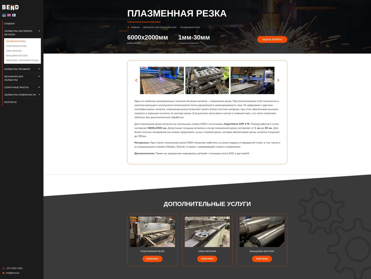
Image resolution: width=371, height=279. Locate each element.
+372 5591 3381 (14, 268)
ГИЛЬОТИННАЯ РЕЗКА (16, 46)
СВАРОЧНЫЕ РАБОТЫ (16, 87)
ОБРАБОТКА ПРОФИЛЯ (17, 69)
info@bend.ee (12, 272)
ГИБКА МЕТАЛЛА (14, 51)
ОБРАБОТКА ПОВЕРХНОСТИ (20, 95)
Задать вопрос (272, 39)
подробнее (152, 259)
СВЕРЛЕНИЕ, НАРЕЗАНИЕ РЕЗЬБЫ (22, 61)
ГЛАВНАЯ (9, 23)
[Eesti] (4, 15)
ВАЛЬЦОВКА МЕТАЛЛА (17, 56)
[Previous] (136, 80)
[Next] (278, 80)
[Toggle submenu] (39, 30)
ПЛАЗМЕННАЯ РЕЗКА (16, 41)
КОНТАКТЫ (10, 102)
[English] (9, 15)
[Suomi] (14, 15)
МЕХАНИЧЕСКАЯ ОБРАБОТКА (13, 78)
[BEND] (21, 7)
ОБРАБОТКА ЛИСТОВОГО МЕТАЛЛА (18, 33)
